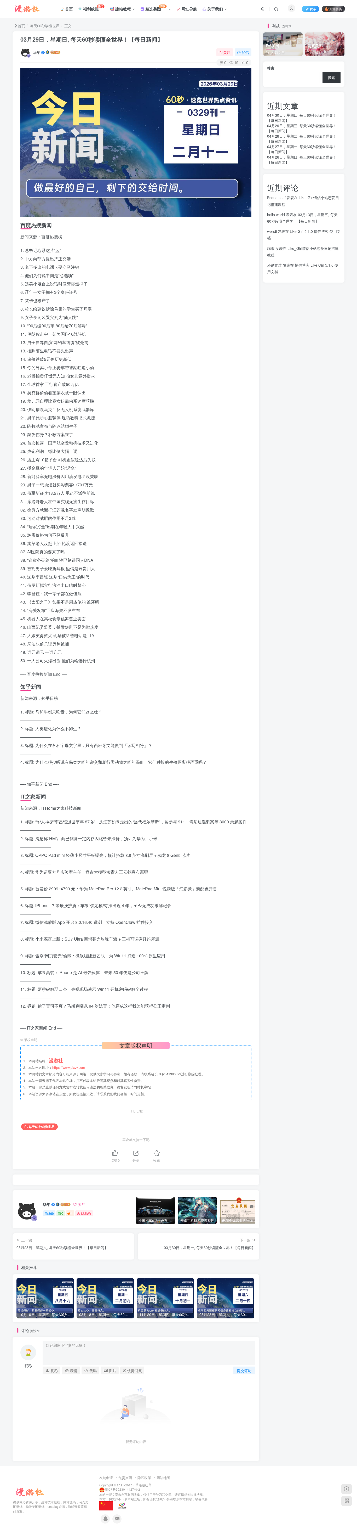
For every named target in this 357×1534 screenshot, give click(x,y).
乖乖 (270, 248)
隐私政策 (144, 1477)
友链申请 (106, 1477)
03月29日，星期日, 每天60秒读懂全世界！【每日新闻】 (91, 39)
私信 (245, 52)
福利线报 (92, 8)
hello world (276, 214)
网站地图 (163, 1477)
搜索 (270, 68)
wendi (272, 231)
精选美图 (154, 8)
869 (51, 1213)
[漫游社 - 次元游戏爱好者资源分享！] (29, 1491)
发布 (313, 9)
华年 (36, 52)
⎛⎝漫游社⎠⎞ (143, 1485)
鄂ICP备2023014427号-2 (122, 1489)
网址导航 (188, 9)
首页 (68, 9)
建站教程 (122, 9)
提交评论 (244, 1370)
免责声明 (125, 1477)
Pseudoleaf (276, 197)
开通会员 (335, 9)
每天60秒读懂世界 (45, 25)
